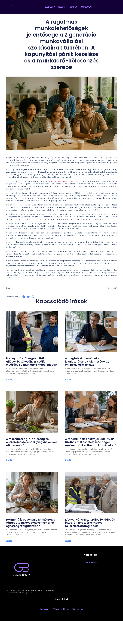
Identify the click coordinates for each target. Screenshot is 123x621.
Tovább (9, 379)
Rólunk (62, 7)
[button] (23, 296)
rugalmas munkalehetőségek (64, 181)
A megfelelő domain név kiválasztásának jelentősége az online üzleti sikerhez (87, 362)
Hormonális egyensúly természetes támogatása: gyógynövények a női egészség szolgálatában (30, 523)
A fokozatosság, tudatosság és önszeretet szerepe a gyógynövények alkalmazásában (31, 442)
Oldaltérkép (77, 609)
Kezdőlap (49, 7)
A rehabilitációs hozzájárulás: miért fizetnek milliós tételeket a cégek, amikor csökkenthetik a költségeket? (90, 442)
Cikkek (73, 7)
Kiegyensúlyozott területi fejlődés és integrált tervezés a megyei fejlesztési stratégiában (90, 523)
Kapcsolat (86, 7)
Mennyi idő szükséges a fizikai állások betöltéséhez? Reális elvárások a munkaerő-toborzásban (31, 362)
